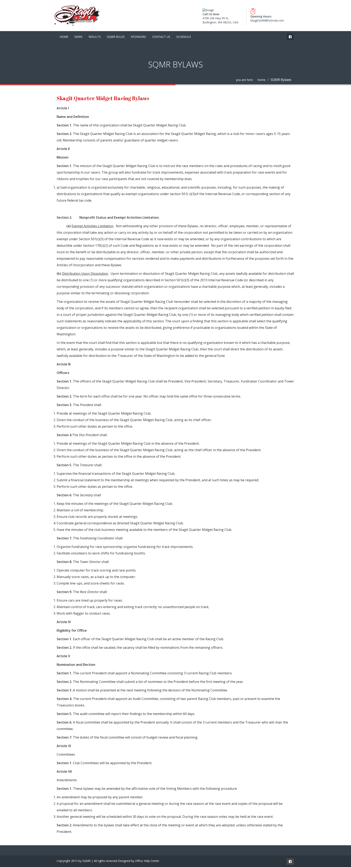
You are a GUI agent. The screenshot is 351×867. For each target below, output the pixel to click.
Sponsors (138, 37)
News (78, 37)
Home (64, 37)
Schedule (183, 37)
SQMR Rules (116, 37)
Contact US (161, 37)
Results (95, 37)
